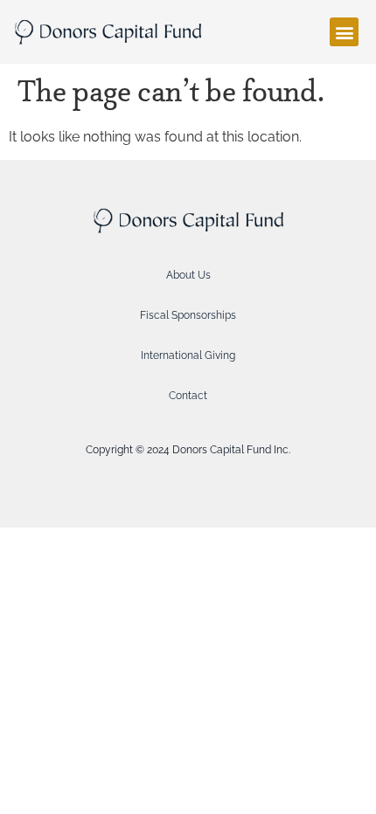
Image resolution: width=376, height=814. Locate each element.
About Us (188, 275)
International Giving (188, 355)
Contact (188, 396)
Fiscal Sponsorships (188, 315)
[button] (344, 31)
